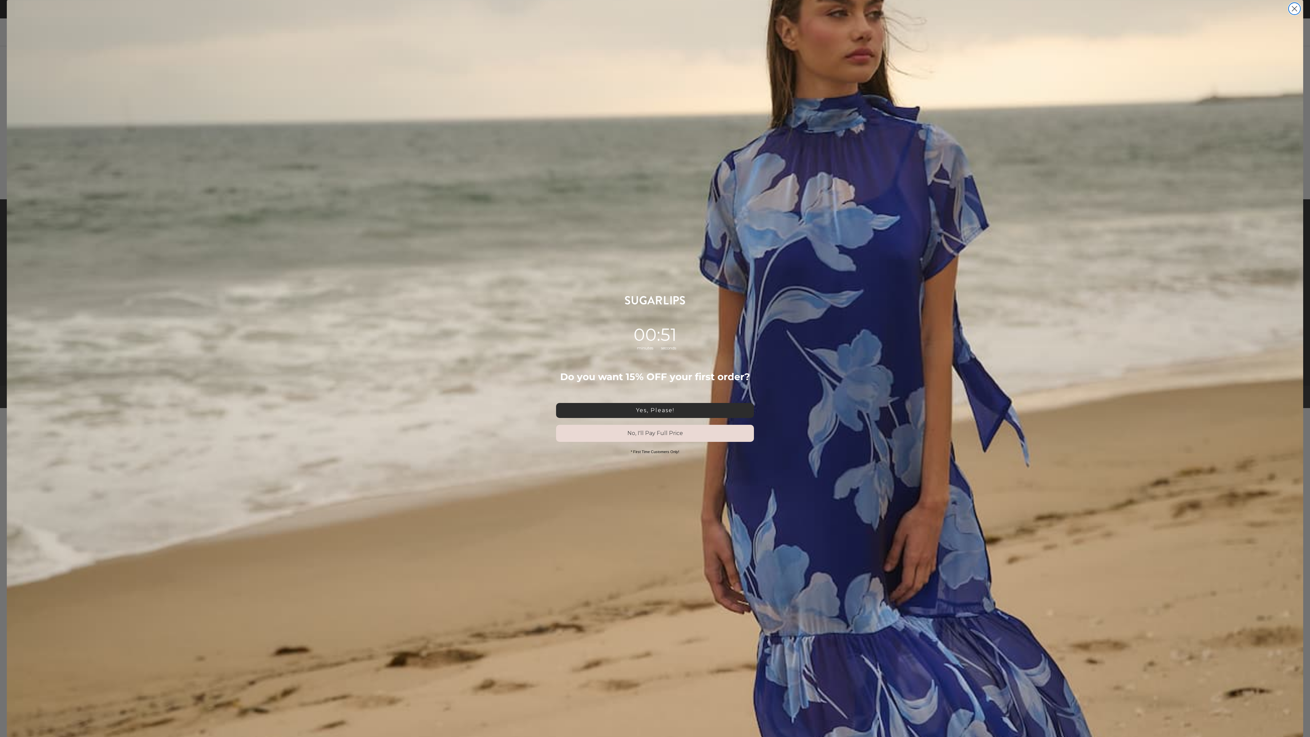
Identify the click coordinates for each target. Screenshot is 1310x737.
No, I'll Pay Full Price (655, 433)
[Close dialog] (1294, 9)
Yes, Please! (655, 410)
